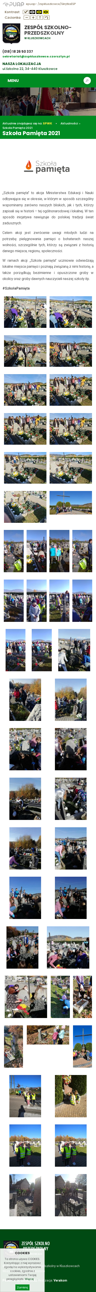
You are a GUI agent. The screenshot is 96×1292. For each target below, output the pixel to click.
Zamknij (22, 1287)
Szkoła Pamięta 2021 (17, 128)
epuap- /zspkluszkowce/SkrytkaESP (50, 4)
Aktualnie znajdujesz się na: (27, 123)
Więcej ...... (31, 1279)
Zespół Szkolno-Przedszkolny (48, 30)
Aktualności (69, 123)
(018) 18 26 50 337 (17, 51)
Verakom (60, 1280)
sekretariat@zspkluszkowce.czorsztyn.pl (36, 56)
